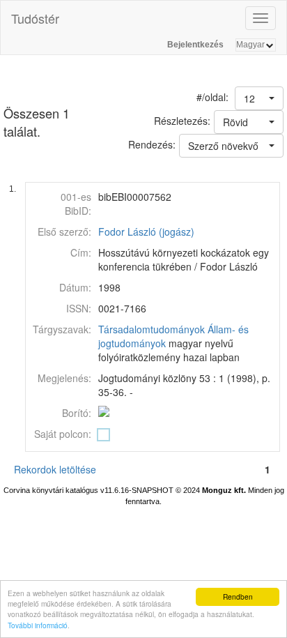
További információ (38, 625)
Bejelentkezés (195, 45)
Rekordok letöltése (55, 469)
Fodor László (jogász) (146, 231)
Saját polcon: (62, 434)
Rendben (238, 596)
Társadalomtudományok (151, 329)
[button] (259, 98)
